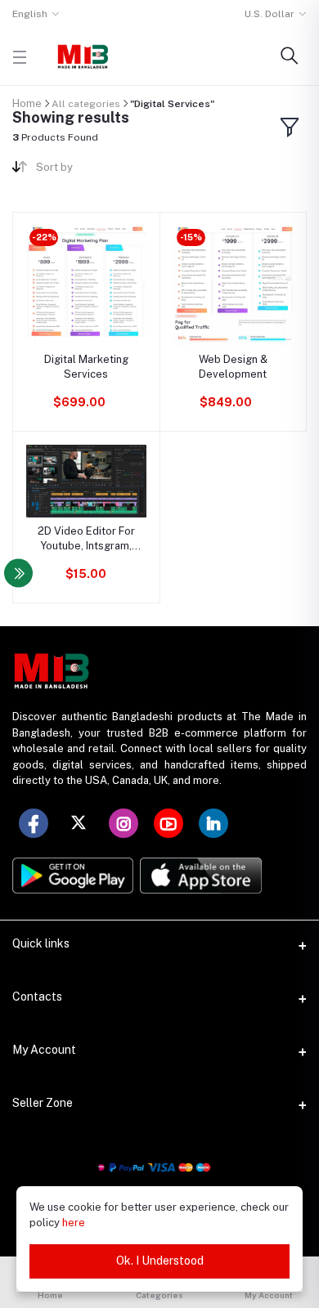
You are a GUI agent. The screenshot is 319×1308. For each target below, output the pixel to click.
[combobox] (91, 170)
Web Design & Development (233, 366)
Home (27, 103)
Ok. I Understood (160, 1260)
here (73, 1222)
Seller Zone (42, 1102)
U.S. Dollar (269, 14)
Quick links (41, 943)
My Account (44, 1049)
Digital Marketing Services (86, 366)
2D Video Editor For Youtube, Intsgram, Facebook (86, 539)
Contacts (37, 996)
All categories (86, 104)
